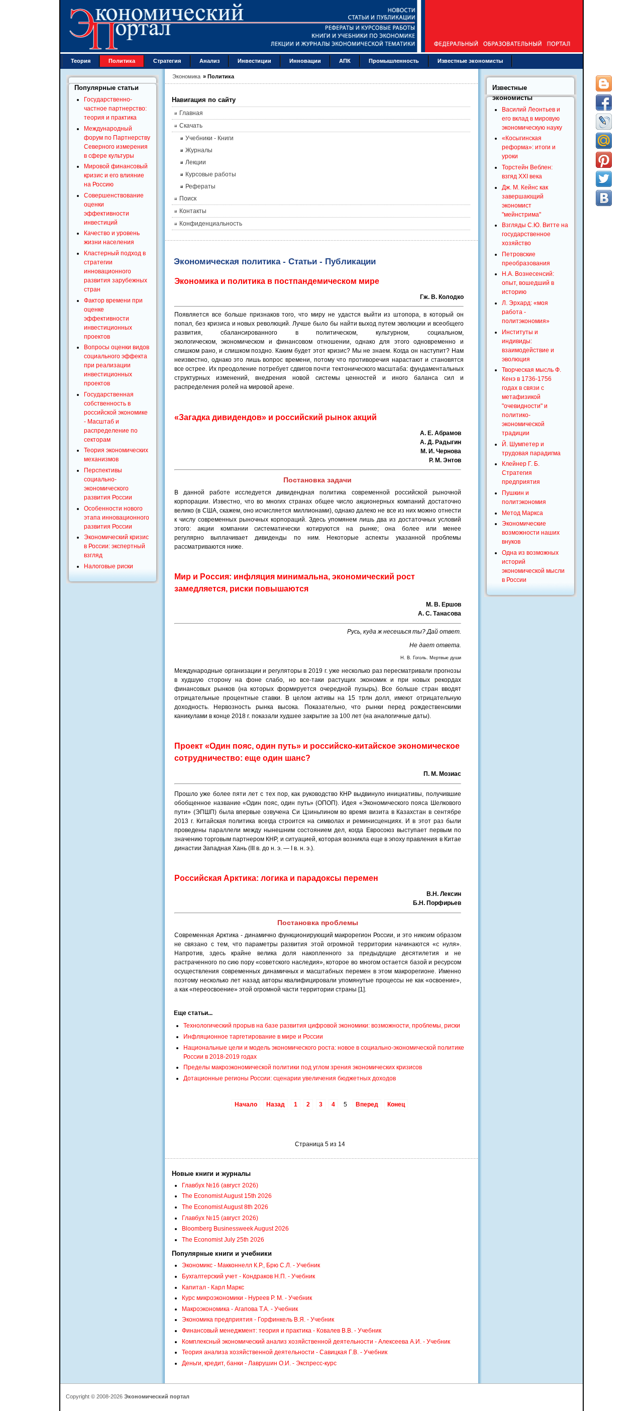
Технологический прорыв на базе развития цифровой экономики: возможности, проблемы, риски (321, 1025)
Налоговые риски (108, 566)
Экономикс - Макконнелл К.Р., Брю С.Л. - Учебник (251, 1265)
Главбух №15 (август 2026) (220, 1218)
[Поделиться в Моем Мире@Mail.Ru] (604, 141)
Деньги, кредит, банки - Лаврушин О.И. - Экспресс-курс (259, 1363)
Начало (246, 1104)
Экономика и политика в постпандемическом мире (276, 281)
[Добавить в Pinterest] (604, 160)
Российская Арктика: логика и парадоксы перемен (276, 878)
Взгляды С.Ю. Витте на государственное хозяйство (535, 234)
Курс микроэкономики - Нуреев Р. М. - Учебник (247, 1297)
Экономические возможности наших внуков (531, 532)
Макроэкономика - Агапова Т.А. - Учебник (240, 1309)
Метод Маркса (522, 513)
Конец (396, 1104)
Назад (275, 1104)
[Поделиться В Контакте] (604, 198)
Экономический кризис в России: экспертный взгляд (116, 546)
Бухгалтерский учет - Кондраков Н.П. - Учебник (248, 1276)
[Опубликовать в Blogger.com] (604, 83)
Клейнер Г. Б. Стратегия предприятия (521, 472)
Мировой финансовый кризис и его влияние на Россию (116, 175)
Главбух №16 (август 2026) (220, 1185)
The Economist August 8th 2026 (225, 1207)
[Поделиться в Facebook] (604, 102)
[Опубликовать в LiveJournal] (604, 122)
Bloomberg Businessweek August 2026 (235, 1228)
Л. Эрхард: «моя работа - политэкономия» (526, 312)
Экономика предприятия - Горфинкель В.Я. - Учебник (258, 1319)
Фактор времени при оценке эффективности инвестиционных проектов (113, 318)
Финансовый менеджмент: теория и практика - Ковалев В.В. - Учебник (281, 1330)
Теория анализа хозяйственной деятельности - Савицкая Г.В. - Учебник (284, 1352)
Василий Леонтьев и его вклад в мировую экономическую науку (532, 118)
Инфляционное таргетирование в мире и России (253, 1036)
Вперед (367, 1104)
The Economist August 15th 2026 (227, 1195)
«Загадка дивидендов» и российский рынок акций (275, 417)
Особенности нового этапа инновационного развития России (116, 517)
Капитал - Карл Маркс (213, 1287)
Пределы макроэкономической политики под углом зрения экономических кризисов (302, 1067)
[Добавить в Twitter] (604, 179)
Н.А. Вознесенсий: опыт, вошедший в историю (528, 282)
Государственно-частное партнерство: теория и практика (115, 108)
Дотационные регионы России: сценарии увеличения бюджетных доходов (289, 1078)
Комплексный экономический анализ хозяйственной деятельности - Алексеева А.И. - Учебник (316, 1341)
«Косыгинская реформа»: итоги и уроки (529, 147)
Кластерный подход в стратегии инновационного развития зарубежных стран (115, 271)
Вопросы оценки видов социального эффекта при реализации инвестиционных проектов (116, 365)
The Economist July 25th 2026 (223, 1239)
